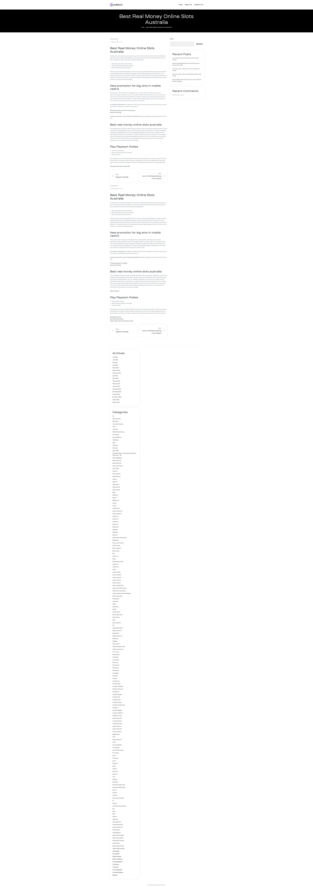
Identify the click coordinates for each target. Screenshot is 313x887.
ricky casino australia (118, 798)
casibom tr (115, 564)
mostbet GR (115, 691)
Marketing (115, 638)
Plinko (114, 766)
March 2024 (115, 378)
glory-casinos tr (116, 622)
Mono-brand (115, 665)
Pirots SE (115, 763)
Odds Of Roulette (114, 291)
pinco (114, 755)
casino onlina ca (116, 577)
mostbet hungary (117, 694)
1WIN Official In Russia (118, 432)
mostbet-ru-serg (117, 715)
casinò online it (116, 582)
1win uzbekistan (116, 437)
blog (113, 553)
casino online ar (116, 580)
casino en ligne (116, 572)
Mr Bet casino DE (117, 718)
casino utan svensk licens (119, 588)
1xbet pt (114, 479)
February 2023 (116, 383)
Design (114, 609)
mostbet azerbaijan (117, 686)
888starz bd (115, 500)
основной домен (117, 861)
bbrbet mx (115, 535)
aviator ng (115, 524)
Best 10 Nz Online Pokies (116, 319)
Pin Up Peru (115, 753)
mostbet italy (116, 697)
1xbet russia (115, 484)
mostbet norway (116, 702)
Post (113, 776)
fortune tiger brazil (117, 614)
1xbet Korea (115, 468)
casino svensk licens (118, 585)
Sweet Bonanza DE (117, 824)
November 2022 (116, 391)
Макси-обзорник (117, 859)
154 (113, 416)
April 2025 (115, 365)
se (113, 800)
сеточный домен (117, 869)
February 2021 (116, 402)
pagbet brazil (115, 734)
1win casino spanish (117, 424)
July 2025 (115, 357)
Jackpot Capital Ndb (115, 112)
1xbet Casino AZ (116, 460)
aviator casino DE (117, 511)
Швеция (114, 875)
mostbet (114, 678)
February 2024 (116, 381)
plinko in (114, 768)
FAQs (180, 4)
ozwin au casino (116, 731)
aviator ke (115, 519)
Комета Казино (116, 856)
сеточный (115, 867)
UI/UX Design (116, 830)
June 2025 (115, 359)
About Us (188, 4)
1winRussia (115, 440)
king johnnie (115, 633)
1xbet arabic (115, 450)
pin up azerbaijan (117, 745)
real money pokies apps (118, 787)
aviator (114, 505)
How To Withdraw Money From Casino (153, 176)
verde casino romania (118, 840)
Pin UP (114, 742)
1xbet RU (114, 481)
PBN (113, 737)
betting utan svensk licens (119, 537)
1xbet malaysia (116, 473)
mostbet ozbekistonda (118, 705)
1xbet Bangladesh (117, 458)
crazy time (115, 601)
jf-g (113, 625)
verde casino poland (117, 838)
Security (114, 803)
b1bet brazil (115, 527)
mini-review (115, 652)
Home (142, 27)
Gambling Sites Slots (115, 317)
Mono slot (115, 662)
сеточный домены (117, 872)
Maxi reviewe (116, 644)
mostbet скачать (117, 710)
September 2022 (116, 397)
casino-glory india (117, 596)
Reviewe (114, 792)
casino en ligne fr (117, 574)
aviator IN (115, 516)
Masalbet (114, 641)
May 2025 (115, 362)
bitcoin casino (116, 545)
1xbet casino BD (116, 463)
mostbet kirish (116, 699)
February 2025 (116, 370)
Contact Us (198, 4)
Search (172, 38)
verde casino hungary (118, 835)
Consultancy (115, 598)
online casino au (116, 726)
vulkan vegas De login (118, 846)
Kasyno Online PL (117, 630)
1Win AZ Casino (116, 418)
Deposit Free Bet (123, 176)
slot (113, 808)
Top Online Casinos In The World (118, 263)
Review (114, 790)
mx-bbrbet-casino (117, 723)
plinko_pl (114, 774)
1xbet (113, 442)
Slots (113, 811)
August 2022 (115, 399)
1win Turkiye (115, 434)
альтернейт (115, 851)
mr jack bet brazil (117, 721)
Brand (114, 558)
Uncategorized (116, 832)
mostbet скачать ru (117, 713)
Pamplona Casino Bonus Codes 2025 (120, 166)
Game (114, 620)
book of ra (115, 556)
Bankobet (115, 529)
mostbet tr (115, 707)
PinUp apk (115, 758)
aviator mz (115, 521)
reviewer (114, 795)
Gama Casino (116, 617)
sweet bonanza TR (117, 827)
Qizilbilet (114, 779)
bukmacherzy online (117, 561)
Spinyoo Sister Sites (115, 265)
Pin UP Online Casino (118, 750)
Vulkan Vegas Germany (118, 848)
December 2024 (116, 373)
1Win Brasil (115, 421)
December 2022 (116, 389)
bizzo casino (115, 551)
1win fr (114, 426)
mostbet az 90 (116, 683)
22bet (114, 492)
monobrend (115, 670)
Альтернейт (115, 853)
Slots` (114, 814)
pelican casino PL (117, 739)
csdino (114, 604)
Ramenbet (115, 782)
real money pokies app (118, 784)
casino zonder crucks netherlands (121, 593)
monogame (115, 673)
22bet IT (114, 497)
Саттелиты (115, 864)
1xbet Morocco (116, 476)
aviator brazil (116, 508)
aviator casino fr (116, 513)
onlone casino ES (117, 729)
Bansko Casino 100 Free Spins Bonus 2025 (121, 321)
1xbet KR (114, 471)
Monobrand (115, 667)
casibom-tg (115, 566)
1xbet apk (115, 445)
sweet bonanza (116, 822)
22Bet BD (115, 495)
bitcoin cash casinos (118, 543)
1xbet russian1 (116, 489)
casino (114, 569)
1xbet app (115, 448)
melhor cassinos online (118, 646)
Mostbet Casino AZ (117, 689)
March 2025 (115, 367)
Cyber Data (115, 606)
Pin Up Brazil (115, 747)
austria (114, 503)
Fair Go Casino (116, 612)
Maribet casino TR (117, 636)
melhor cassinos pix (117, 649)
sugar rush (115, 819)
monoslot (115, 675)
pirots (114, 761)
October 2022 (116, 394)
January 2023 (116, 386)
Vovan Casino (116, 843)
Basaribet (115, 532)
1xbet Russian (116, 487)
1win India (115, 429)
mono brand (115, 660)
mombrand (115, 657)
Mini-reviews (115, 654)
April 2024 (115, 375)
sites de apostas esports (119, 806)
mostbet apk (115, 681)
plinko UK (115, 771)
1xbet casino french (117, 466)
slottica (114, 816)
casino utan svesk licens (119, 590)
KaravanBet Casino (117, 628)
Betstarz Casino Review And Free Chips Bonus (122, 110)
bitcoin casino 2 (116, 548)
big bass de (115, 540)
